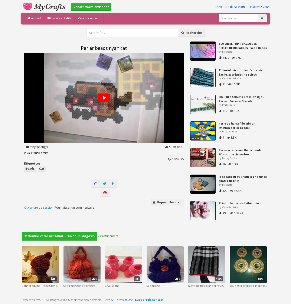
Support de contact (149, 300)
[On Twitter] (104, 183)
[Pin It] (104, 193)
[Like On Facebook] (95, 183)
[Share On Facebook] (113, 183)
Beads (30, 168)
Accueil (35, 18)
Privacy (108, 300)
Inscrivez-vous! (260, 7)
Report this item (169, 202)
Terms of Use (124, 300)
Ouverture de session (230, 7)
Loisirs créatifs (60, 18)
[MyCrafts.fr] (44, 6)
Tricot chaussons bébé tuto (239, 203)
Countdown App (89, 18)
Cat (41, 168)
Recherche (193, 33)
